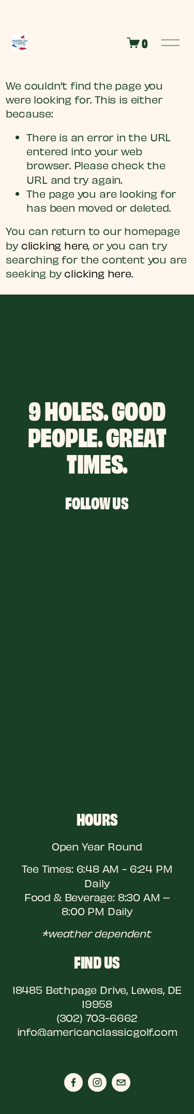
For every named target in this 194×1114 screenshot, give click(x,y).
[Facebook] (73, 1082)
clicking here (54, 245)
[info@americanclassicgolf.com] (121, 1082)
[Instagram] (97, 1082)
